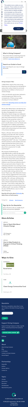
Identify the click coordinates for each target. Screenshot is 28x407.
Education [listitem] (4, 383)
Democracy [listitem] (4, 381)
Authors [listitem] (3, 366)
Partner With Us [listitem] (5, 368)
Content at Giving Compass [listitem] (8, 353)
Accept (18, 28)
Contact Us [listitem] (4, 370)
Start (4, 67)
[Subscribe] (25, 213)
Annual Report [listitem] (5, 355)
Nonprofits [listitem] (4, 364)
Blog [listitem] (3, 349)
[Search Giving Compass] (22, 2)
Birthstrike (19, 193)
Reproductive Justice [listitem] (7, 387)
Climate (11, 200)
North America (19, 200)
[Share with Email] (26, 31)
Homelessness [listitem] (5, 385)
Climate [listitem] (4, 379)
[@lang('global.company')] (2, 1)
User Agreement (14, 405)
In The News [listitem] (5, 351)
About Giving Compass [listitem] (7, 347)
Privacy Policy (14, 403)
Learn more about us (14, 59)
